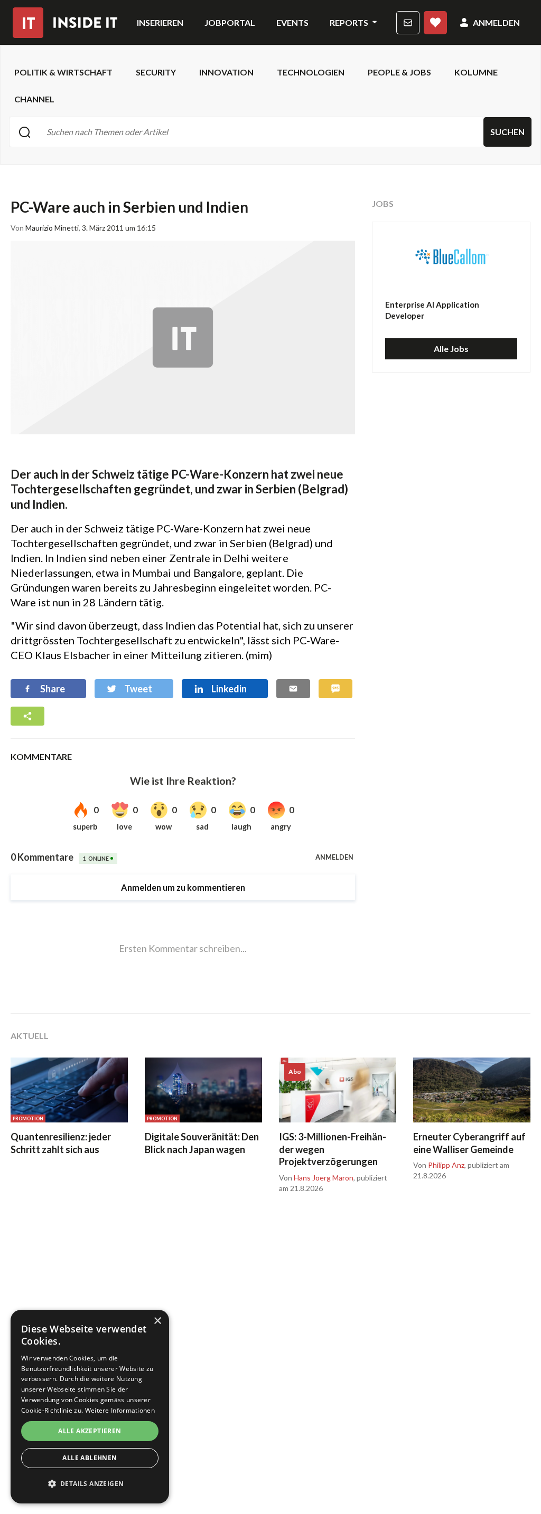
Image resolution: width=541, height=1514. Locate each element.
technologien (310, 72)
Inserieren (160, 22)
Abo (435, 22)
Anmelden (496, 22)
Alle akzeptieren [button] (89, 1430)
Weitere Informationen (120, 1410)
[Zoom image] (183, 337)
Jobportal (229, 22)
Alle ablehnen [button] (89, 1457)
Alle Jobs (451, 349)
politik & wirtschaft (63, 72)
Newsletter (407, 22)
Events (292, 22)
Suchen (507, 132)
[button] (89, 1484)
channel (34, 99)
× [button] (157, 1321)
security (156, 72)
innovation (226, 72)
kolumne (476, 72)
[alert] (90, 1406)
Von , (317, 1178)
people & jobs (399, 72)
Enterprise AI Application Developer (432, 310)
